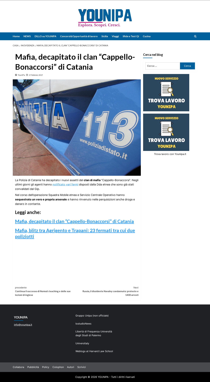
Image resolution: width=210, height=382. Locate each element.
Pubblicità (33, 367)
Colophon (58, 367)
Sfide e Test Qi (131, 36)
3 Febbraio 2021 (36, 75)
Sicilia (104, 36)
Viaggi (115, 36)
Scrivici (81, 367)
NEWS (27, 36)
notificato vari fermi (65, 184)
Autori (70, 367)
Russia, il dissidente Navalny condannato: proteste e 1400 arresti (110, 291)
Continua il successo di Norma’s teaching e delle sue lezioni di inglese (43, 291)
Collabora (18, 367)
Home (16, 36)
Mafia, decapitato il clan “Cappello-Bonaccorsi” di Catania (74, 221)
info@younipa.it (23, 324)
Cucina (147, 36)
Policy (45, 367)
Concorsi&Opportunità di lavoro (79, 36)
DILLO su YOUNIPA (45, 36)
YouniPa (21, 75)
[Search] (195, 36)
